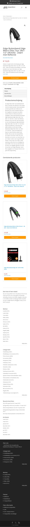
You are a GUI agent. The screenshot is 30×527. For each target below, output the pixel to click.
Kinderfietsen (7, 498)
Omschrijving (7, 88)
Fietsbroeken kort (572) (8, 380)
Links (5, 509)
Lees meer (5, 74)
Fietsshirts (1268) (7, 367)
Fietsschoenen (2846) (8, 356)
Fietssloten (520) (7, 386)
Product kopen (15, 78)
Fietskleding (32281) (7, 351)
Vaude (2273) (6, 332)
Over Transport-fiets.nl (9, 511)
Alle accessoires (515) (8, 388)
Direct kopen (15, 196)
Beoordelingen (8, 96)
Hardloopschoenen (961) (8, 371)
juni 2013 (5, 430)
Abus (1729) (5, 339)
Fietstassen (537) (7, 382)
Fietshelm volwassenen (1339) (10, 364)
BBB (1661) (5, 341)
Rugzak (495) (6, 390)
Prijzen (6, 91)
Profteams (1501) (7, 362)
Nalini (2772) (6, 324)
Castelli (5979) (6, 311)
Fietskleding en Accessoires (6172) (10, 354)
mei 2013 (5, 432)
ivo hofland (15, 525)
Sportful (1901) (6, 337)
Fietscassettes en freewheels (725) (11, 377)
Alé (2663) (5, 326)
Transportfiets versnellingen (10, 513)
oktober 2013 (6, 428)
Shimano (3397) (6, 322)
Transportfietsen (8, 501)
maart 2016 (5, 419)
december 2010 (6, 434)
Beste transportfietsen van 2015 (10, 407)
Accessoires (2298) (7, 358)
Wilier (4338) (6, 317)
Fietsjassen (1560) (7, 360)
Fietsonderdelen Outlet (18, 82)
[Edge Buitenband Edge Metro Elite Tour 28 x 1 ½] (15, 172)
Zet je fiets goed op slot (8, 403)
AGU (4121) (5, 319)
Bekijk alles (24, 343)
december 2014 (6, 426)
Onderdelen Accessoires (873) (9, 373)
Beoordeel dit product (8, 57)
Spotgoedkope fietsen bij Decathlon (11, 405)
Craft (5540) (5, 313)
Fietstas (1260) (6, 369)
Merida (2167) (6, 334)
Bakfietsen (6, 496)
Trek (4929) (5, 315)
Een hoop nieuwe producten (9, 413)
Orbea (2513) (6, 328)
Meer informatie (7, 192)
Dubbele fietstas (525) (8, 384)
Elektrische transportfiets (9, 507)
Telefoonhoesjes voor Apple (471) (10, 393)
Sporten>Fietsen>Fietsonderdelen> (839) (12, 375)
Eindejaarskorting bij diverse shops (11, 410)
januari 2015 (6, 423)
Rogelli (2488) (6, 330)
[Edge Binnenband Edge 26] (15, 255)
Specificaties (7, 93)
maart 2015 (5, 421)
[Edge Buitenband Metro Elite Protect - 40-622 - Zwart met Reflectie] (15, 213)
